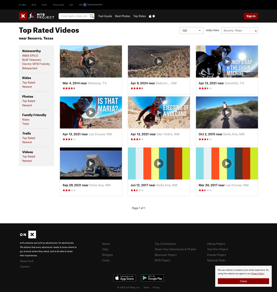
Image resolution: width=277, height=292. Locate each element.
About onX (27, 261)
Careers (25, 266)
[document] (243, 276)
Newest (27, 86)
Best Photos (122, 16)
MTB (34, 4)
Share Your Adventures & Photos (175, 249)
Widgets (107, 254)
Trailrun (58, 4)
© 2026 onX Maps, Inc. (128, 287)
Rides (25, 119)
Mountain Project (166, 254)
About (106, 243)
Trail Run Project (217, 249)
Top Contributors (165, 243)
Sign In (251, 16)
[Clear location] (256, 30)
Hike (44, 4)
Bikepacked (29, 68)
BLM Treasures (31, 59)
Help (105, 249)
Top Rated (28, 82)
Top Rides (139, 16)
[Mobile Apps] (152, 16)
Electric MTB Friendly (36, 63)
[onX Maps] (28, 237)
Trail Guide (105, 16)
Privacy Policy (257, 273)
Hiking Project (216, 243)
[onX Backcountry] (91, 5)
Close (243, 281)
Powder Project (216, 254)
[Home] (38, 16)
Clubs (106, 260)
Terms (146, 287)
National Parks (216, 260)
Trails (25, 123)
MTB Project (162, 260)
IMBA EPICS (30, 55)
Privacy (156, 287)
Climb (22, 4)
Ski (72, 4)
